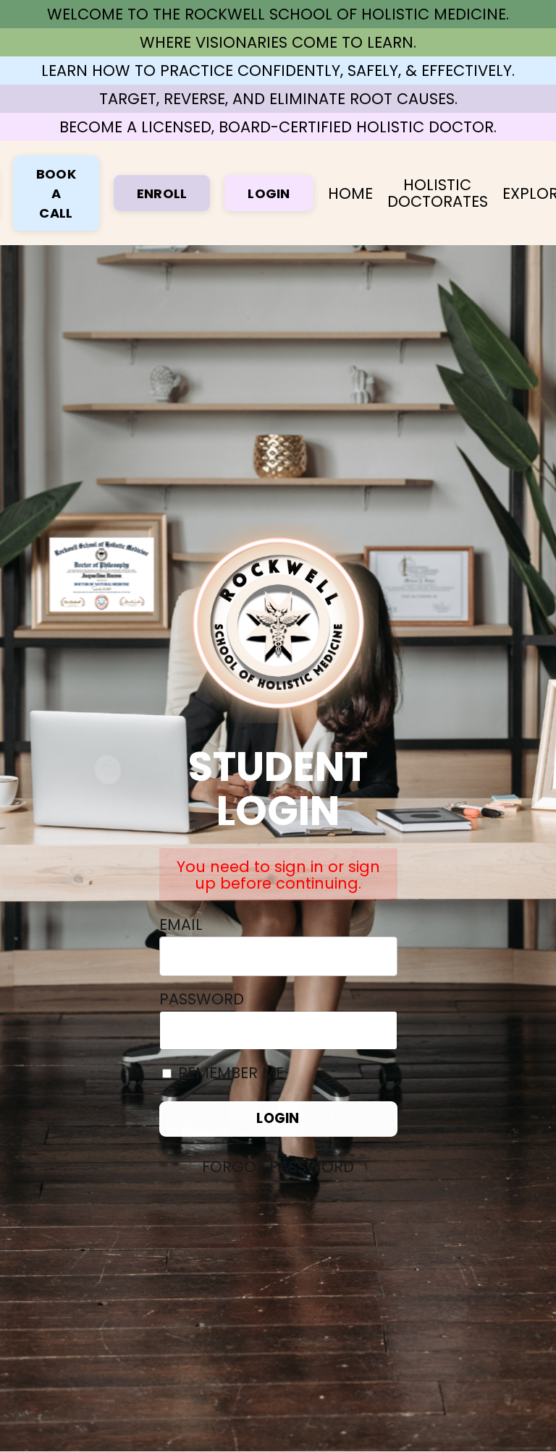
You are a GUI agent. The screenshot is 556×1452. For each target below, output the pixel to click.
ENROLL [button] (162, 193)
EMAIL (181, 924)
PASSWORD (201, 999)
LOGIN (277, 1118)
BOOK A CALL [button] (56, 193)
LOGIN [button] (269, 193)
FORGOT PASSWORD (278, 1166)
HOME (350, 193)
